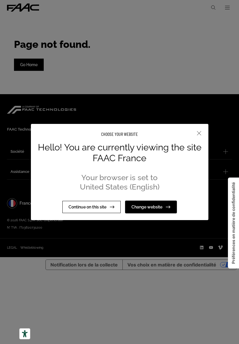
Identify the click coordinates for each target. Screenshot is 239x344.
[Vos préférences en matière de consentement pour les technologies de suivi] (233, 223)
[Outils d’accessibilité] (24, 333)
